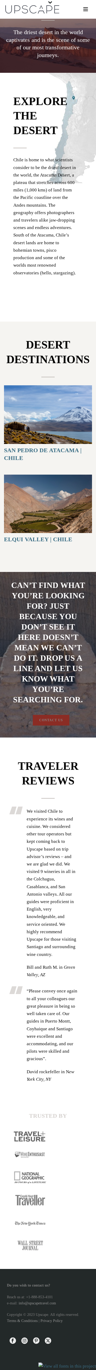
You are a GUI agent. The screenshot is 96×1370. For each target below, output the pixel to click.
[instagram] (24, 1341)
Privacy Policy (52, 1321)
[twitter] (48, 1341)
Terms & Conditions (22, 1321)
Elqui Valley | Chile (38, 539)
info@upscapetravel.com (37, 1303)
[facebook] (13, 1341)
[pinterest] (36, 1341)
